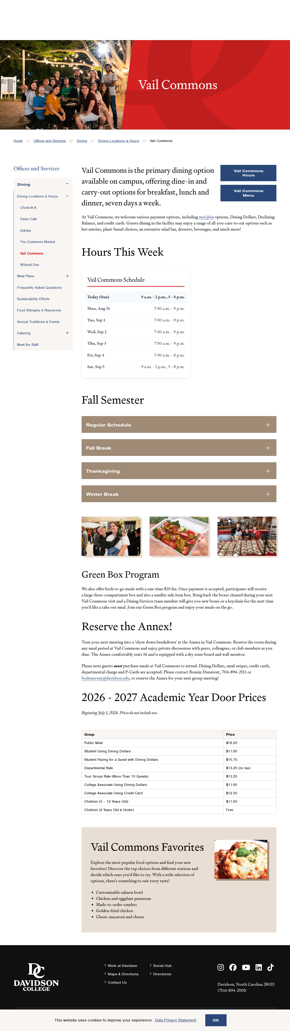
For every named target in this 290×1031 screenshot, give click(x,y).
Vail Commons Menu (248, 192)
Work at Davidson (122, 965)
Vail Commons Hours (248, 173)
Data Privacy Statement (175, 1020)
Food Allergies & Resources (39, 310)
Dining (82, 141)
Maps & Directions (123, 974)
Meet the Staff (27, 344)
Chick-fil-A (28, 207)
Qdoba (25, 230)
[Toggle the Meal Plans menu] (67, 275)
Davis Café (28, 219)
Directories (162, 974)
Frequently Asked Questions (39, 287)
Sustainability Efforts (33, 299)
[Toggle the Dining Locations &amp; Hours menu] (67, 196)
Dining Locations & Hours (118, 141)
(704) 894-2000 (232, 990)
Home (18, 141)
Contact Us (117, 982)
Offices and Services (50, 141)
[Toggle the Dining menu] (67, 183)
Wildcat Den (29, 265)
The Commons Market (37, 242)
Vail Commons (31, 253)
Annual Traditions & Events (38, 322)
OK (216, 1020)
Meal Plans (25, 276)
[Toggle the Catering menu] (67, 333)
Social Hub (162, 965)
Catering (23, 333)
